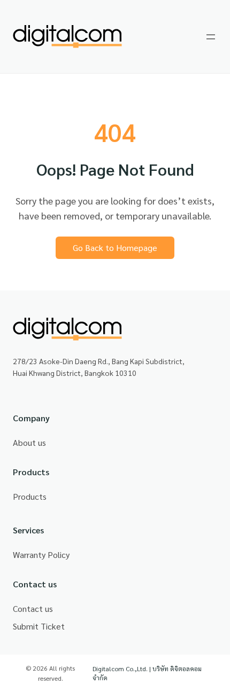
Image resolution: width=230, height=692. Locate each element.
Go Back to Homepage (115, 247)
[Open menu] (210, 36)
